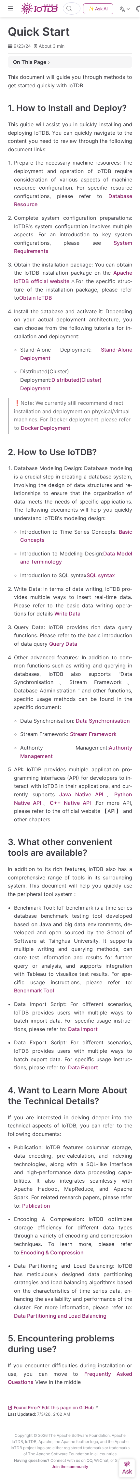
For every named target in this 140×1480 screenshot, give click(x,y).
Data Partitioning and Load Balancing (60, 1315)
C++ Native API (70, 803)
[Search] (71, 8)
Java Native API (81, 794)
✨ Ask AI (98, 8)
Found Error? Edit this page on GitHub (54, 1407)
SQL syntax (101, 575)
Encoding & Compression (52, 1252)
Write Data (67, 613)
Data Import (83, 1029)
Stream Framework (93, 734)
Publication (36, 1205)
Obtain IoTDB (35, 297)
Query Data (63, 644)
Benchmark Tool (34, 990)
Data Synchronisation (103, 720)
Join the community (70, 1466)
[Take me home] (41, 8)
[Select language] (126, 8)
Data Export (83, 1067)
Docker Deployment (45, 428)
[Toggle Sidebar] (11, 8)
